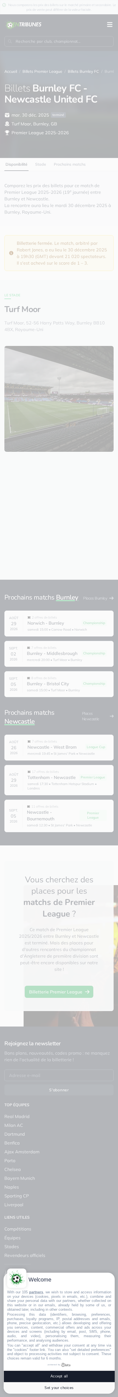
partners (36, 1292)
